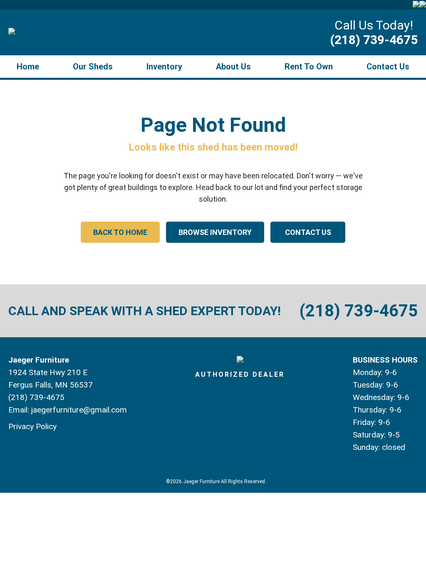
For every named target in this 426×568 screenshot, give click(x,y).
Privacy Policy (32, 426)
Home (28, 67)
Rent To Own (309, 67)
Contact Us (388, 67)
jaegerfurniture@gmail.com (79, 410)
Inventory (164, 67)
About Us (233, 67)
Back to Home (120, 232)
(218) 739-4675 (374, 39)
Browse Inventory (215, 232)
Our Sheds (93, 67)
